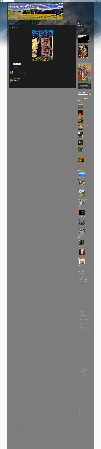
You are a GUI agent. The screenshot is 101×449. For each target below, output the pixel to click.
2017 (80, 406)
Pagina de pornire (42, 91)
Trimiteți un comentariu (17, 85)
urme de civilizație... (84, 305)
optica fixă (81, 218)
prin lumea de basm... (84, 315)
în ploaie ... (86, 140)
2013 (80, 414)
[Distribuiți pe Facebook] (18, 64)
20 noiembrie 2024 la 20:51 (19, 73)
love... (85, 110)
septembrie (82, 375)
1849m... (85, 103)
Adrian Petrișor (81, 29)
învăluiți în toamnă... (84, 341)
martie (81, 388)
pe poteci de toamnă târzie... (84, 295)
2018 (80, 404)
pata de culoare (87, 147)
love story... (82, 331)
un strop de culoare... (84, 287)
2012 (80, 416)
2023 (80, 394)
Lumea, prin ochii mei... (22, 6)
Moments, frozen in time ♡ (84, 238)
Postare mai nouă (15, 91)
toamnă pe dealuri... (84, 323)
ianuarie (82, 392)
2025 (80, 275)
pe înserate (86, 125)
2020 (80, 400)
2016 (80, 408)
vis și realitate (82, 228)
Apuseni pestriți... (83, 299)
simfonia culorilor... (84, 369)
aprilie (81, 386)
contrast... (82, 353)
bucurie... (82, 348)
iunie (81, 382)
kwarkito (81, 170)
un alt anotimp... (83, 289)
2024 (80, 277)
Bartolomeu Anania (82, 28)
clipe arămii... (83, 311)
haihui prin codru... (84, 292)
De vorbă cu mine (83, 258)
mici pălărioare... (83, 309)
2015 (80, 410)
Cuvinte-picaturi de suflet (84, 199)
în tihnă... (82, 346)
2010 (80, 421)
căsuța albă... (83, 357)
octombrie (82, 373)
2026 (80, 273)
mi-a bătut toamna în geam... (84, 343)
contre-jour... (82, 351)
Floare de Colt (82, 189)
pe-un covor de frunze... (85, 307)
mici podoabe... (83, 371)
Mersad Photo (82, 248)
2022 (80, 396)
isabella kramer (82, 180)
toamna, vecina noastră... (85, 339)
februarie (82, 390)
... (80, 283)
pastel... (81, 337)
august (81, 377)
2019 (80, 402)
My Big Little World (83, 208)
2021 (80, 398)
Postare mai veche (69, 91)
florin (15, 78)
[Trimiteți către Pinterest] (20, 64)
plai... (81, 365)
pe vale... (82, 327)
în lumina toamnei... (84, 335)
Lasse (15, 70)
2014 (80, 412)
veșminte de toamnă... (84, 355)
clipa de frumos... (83, 291)
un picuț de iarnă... (84, 301)
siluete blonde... (83, 303)
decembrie (82, 279)
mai (81, 384)
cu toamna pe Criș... (84, 349)
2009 (80, 423)
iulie (81, 380)
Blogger (59, 446)
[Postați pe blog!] (15, 64)
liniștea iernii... (83, 285)
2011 (80, 418)
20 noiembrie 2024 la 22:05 (19, 82)
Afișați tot (89, 267)
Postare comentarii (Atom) (22, 94)
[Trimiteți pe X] (17, 64)
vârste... (81, 313)
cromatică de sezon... (84, 329)
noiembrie (82, 281)
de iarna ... (86, 132)
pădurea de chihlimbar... (85, 319)
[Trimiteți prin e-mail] (14, 64)
